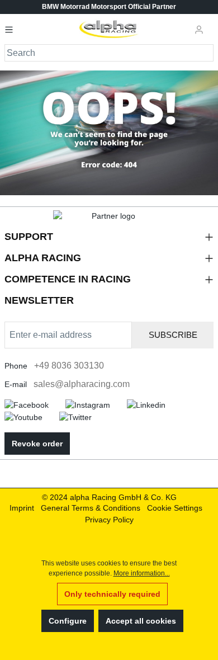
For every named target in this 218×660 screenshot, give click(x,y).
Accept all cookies (141, 620)
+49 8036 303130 (69, 365)
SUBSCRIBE (173, 335)
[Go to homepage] (109, 29)
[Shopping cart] (212, 24)
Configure (68, 620)
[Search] (205, 53)
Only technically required (112, 594)
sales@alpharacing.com (82, 384)
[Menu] (12, 29)
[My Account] (199, 29)
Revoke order (37, 443)
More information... (141, 573)
